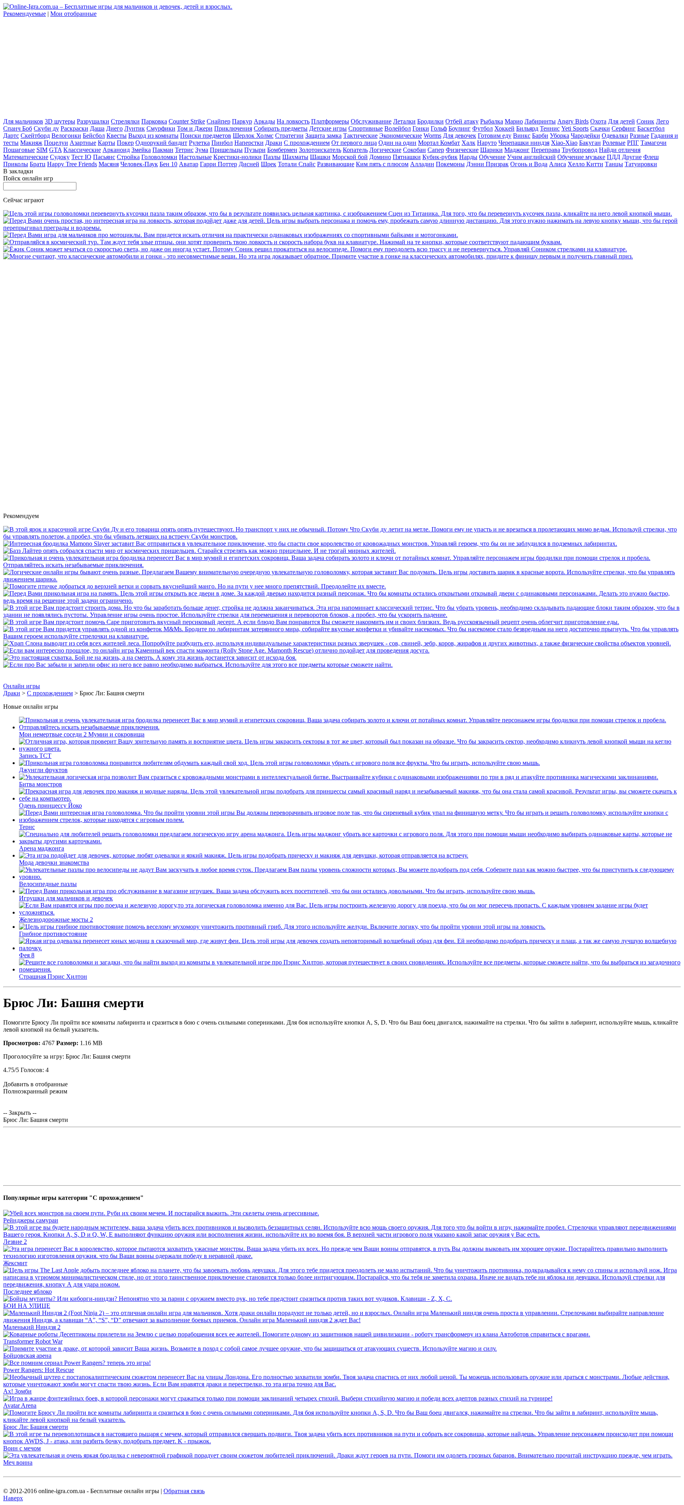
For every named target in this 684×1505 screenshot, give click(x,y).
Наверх (13, 1498)
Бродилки (430, 121)
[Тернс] (350, 819)
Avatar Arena (19, 1405)
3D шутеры (60, 121)
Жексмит (15, 1263)
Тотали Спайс (296, 164)
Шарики (491, 149)
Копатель (355, 149)
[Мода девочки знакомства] (243, 855)
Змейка (141, 149)
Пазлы (272, 157)
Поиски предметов (205, 135)
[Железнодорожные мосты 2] (350, 912)
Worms (432, 135)
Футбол (482, 128)
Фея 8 (26, 955)
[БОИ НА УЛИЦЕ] (227, 1298)
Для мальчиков (23, 121)
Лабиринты (540, 121)
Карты (106, 142)
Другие (632, 157)
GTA (55, 149)
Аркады (264, 121)
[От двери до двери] (342, 600)
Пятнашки (407, 157)
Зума (201, 149)
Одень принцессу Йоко (50, 805)
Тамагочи (653, 142)
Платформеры (330, 121)
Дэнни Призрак (487, 164)
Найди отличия (619, 149)
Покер (125, 142)
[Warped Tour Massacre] (149, 657)
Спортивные (365, 128)
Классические (82, 149)
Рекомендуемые (24, 13)
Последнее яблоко (27, 1291)
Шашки (320, 157)
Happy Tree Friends (72, 164)
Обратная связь (184, 1491)
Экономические (400, 135)
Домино (380, 157)
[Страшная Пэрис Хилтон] (350, 969)
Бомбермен (282, 149)
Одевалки (615, 135)
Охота (598, 121)
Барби (540, 135)
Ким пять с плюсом (382, 164)
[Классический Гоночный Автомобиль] (318, 256)
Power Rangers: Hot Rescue (38, 1369)
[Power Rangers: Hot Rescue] (77, 1362)
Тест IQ (81, 157)
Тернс (27, 827)
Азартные (83, 142)
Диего (114, 128)
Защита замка (323, 135)
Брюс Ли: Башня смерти (35, 1426)
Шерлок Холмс (253, 135)
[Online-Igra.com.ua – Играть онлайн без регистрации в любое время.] (117, 6)
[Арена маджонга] (350, 841)
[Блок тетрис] (342, 614)
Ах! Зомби (17, 1391)
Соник (645, 121)
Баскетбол (651, 128)
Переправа (545, 149)
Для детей (621, 121)
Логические (385, 149)
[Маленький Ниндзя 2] (342, 1320)
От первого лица (354, 142)
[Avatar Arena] (278, 1398)
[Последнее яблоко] (342, 1284)
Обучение (492, 157)
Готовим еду (494, 135)
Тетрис (184, 149)
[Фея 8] (350, 948)
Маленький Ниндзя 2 (32, 1327)
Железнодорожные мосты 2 (56, 919)
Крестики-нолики (237, 157)
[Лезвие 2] (342, 1234)
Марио (514, 121)
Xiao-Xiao (564, 142)
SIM (42, 149)
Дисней (249, 164)
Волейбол (397, 128)
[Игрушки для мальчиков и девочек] (277, 891)
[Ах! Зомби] (342, 1384)
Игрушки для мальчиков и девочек (66, 898)
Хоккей (504, 128)
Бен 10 (168, 164)
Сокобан (414, 149)
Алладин (422, 164)
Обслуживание (371, 121)
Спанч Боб (17, 128)
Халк (468, 142)
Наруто (487, 142)
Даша (97, 128)
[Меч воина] (338, 1455)
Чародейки (585, 135)
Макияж (31, 142)
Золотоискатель (320, 149)
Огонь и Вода (528, 164)
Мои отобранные (73, 13)
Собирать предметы (281, 128)
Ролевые (613, 142)
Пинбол (222, 142)
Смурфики (160, 128)
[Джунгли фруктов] (279, 762)
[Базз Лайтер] (199, 550)
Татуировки (641, 164)
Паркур (242, 121)
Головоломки (159, 157)
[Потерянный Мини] (342, 636)
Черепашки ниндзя (523, 142)
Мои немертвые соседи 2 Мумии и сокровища (81, 734)
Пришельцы (226, 149)
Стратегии (289, 135)
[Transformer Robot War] (296, 1334)
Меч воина (17, 1462)
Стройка (128, 157)
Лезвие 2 (15, 1241)
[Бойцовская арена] (250, 1348)
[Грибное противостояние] (282, 926)
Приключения (233, 128)
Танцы (614, 164)
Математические (25, 157)
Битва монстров (40, 784)
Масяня (109, 164)
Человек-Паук (139, 164)
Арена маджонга (41, 848)
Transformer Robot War (33, 1341)
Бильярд (527, 128)
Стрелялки (125, 121)
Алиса (557, 164)
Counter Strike (187, 121)
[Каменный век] (216, 650)
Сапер (436, 149)
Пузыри (255, 149)
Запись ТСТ (35, 755)
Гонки (420, 128)
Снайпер (218, 121)
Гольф (439, 128)
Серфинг (624, 128)
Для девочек (459, 135)
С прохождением (307, 142)
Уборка (559, 135)
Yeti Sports (575, 128)
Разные (639, 135)
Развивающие (335, 164)
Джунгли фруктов (43, 770)
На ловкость (293, 121)
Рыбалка (491, 121)
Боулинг (459, 128)
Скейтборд (35, 135)
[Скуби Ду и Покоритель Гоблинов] (342, 536)
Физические (462, 149)
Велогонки (66, 135)
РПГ (633, 142)
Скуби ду (46, 128)
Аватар (188, 164)
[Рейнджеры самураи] (161, 1213)
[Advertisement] (62, 66)
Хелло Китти (585, 164)
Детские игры (328, 128)
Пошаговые (19, 149)
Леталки (404, 121)
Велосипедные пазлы (48, 884)
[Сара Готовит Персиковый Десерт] (311, 622)
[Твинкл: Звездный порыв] (342, 227)
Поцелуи (56, 142)
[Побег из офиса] (198, 664)
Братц (38, 164)
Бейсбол (94, 135)
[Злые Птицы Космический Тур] (282, 242)
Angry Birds (573, 121)
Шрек (268, 164)
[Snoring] (337, 643)
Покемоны (450, 164)
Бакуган (590, 142)
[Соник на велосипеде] (315, 249)
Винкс (521, 135)
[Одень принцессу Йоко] (350, 798)
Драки (273, 142)
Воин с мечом (22, 1448)
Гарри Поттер (218, 164)
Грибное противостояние (53, 933)
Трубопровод (579, 149)
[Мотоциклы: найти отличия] (230, 235)
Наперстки (249, 142)
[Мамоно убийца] (310, 543)
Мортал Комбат (439, 142)
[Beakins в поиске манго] (194, 586)
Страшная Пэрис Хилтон (53, 976)
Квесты (116, 135)
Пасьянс (104, 157)
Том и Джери (195, 128)
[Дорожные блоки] (342, 579)
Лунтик (134, 128)
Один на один (397, 142)
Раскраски (74, 128)
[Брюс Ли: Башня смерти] (342, 1419)
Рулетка (199, 142)
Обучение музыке (581, 157)
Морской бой (350, 157)
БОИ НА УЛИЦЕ (26, 1305)
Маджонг (517, 149)
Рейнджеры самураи (30, 1220)
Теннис (550, 128)
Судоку (60, 157)
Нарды (468, 157)
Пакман (162, 149)
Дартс (11, 135)
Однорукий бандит (161, 142)
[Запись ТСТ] (350, 748)
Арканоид (116, 149)
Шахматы (295, 157)
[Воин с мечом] (342, 1441)
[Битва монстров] (338, 777)
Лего (662, 121)
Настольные (195, 157)
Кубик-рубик (440, 157)
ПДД (613, 157)
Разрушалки (93, 121)
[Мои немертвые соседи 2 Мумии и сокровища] (342, 565)
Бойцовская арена (27, 1355)
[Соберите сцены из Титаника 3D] (337, 213)
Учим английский (531, 157)
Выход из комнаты (153, 135)
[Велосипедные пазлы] (350, 876)
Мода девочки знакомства (54, 862)
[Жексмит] (342, 1256)
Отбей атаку (462, 121)
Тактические (360, 135)
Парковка (154, 121)
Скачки (600, 128)
